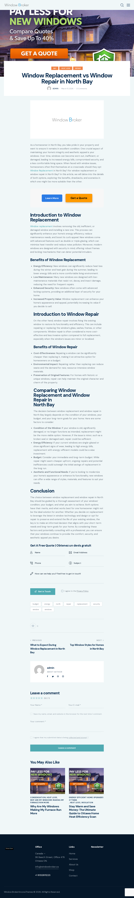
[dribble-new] (58, 676)
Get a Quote (79, 198)
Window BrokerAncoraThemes (18, 892)
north (58, 604)
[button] (128, 5)
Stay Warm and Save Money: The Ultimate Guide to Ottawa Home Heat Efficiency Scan (84, 812)
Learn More (52, 198)
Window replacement (41, 226)
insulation (87, 802)
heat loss (65, 68)
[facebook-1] (47, 676)
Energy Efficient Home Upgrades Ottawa (86, 798)
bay (54, 68)
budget (36, 604)
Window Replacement (41, 170)
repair (68, 604)
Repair (78, 68)
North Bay (44, 404)
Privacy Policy (82, 591)
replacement (82, 604)
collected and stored (77, 738)
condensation (38, 797)
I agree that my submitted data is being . (61, 737)
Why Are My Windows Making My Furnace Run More (47, 801)
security (96, 604)
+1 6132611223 (42, 875)
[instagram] (63, 676)
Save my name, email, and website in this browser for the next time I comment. (68, 714)
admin (50, 667)
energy (47, 604)
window (36, 609)
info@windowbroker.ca (47, 866)
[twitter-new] (52, 676)
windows (48, 609)
